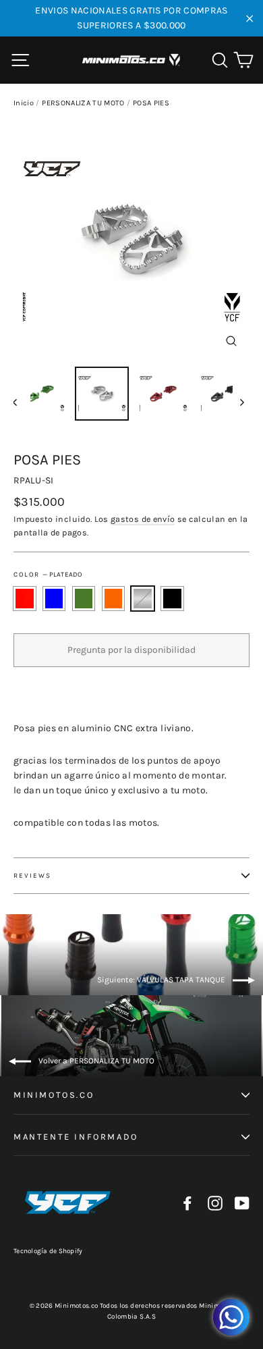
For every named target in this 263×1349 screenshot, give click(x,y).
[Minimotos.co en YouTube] (242, 1203)
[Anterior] (21, 402)
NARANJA (114, 598)
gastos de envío (143, 519)
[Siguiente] (241, 402)
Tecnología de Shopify (47, 1251)
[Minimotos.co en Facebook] (187, 1203)
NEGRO (172, 598)
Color (47, 575)
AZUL (54, 598)
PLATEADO (143, 598)
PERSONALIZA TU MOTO (83, 103)
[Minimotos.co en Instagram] (215, 1203)
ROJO (24, 598)
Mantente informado (75, 1137)
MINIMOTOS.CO (53, 1095)
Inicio (23, 103)
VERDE (84, 598)
